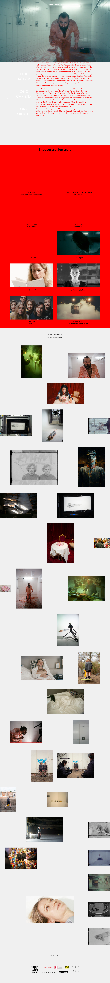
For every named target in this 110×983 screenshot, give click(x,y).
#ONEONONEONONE (55, 339)
